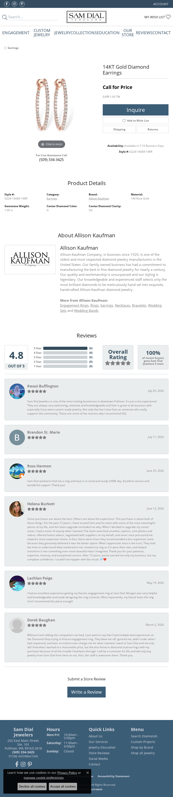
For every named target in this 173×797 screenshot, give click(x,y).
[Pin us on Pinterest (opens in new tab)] (22, 4)
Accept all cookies (63, 786)
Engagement (16, 32)
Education (108, 32)
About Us (95, 736)
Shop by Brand (142, 747)
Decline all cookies (32, 786)
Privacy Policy (67, 772)
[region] (51, 102)
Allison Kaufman (99, 198)
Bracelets (139, 305)
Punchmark (94, 789)
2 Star (37, 362)
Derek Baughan (41, 620)
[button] (160, 4)
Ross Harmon (39, 466)
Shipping (119, 129)
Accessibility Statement (114, 776)
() (91, 348)
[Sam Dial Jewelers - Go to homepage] (86, 17)
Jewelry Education (102, 747)
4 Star (37, 353)
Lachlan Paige (39, 578)
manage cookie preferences (44, 777)
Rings (94, 305)
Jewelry (62, 32)
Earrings (13, 48)
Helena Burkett (41, 503)
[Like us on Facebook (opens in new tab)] (6, 4)
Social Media (98, 758)
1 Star (37, 366)
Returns (153, 129)
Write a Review (86, 692)
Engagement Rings (74, 305)
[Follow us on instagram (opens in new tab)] (14, 4)
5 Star (37, 348)
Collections (84, 32)
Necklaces (122, 305)
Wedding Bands (86, 310)
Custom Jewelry (42, 32)
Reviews (144, 32)
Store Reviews (99, 753)
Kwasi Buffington (43, 386)
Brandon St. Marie (43, 432)
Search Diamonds (144, 736)
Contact (162, 32)
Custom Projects (143, 742)
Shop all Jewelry (143, 753)
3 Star (37, 357)
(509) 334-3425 (51, 159)
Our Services (98, 742)
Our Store (128, 32)
